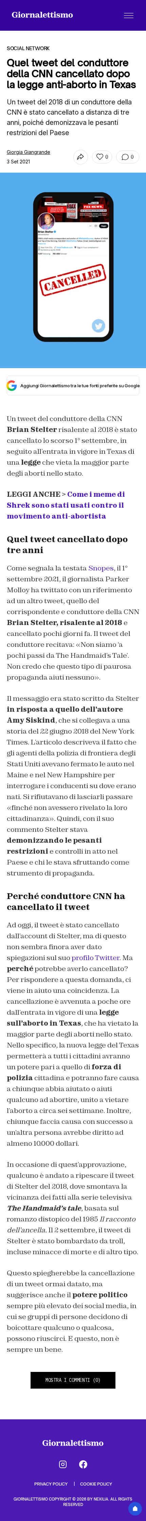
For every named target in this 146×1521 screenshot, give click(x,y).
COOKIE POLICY (96, 1484)
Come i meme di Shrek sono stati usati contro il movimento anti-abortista (66, 505)
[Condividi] (80, 157)
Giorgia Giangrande (28, 152)
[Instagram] (63, 1464)
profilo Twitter (96, 957)
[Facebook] (83, 1464)
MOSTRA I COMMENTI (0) (73, 1380)
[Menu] (128, 15)
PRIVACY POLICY (51, 1484)
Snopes (101, 568)
